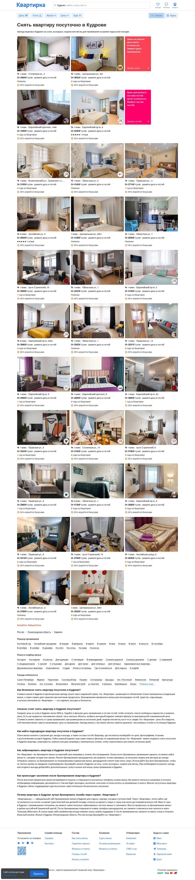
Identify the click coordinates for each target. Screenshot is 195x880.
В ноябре (34, 647)
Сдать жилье (105, 838)
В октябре (22, 647)
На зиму (83, 647)
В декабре (47, 647)
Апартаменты (52, 668)
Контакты (49, 843)
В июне (121, 643)
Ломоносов (140, 679)
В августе (143, 643)
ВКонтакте (162, 843)
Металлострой (78, 683)
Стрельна (107, 683)
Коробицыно (121, 683)
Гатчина (21, 683)
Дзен (159, 859)
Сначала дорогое (114, 659)
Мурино (41, 679)
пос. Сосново (46, 683)
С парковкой (166, 659)
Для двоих (70, 663)
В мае (112, 643)
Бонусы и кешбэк (80, 859)
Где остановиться (103, 668)
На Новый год (24, 643)
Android (23, 843)
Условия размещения (109, 843)
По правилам (9, 874)
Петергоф (154, 679)
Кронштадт (167, 679)
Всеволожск (62, 683)
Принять (38, 873)
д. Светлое (93, 683)
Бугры (133, 683)
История (130, 843)
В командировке (95, 659)
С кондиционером (26, 663)
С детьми (151, 659)
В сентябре (157, 643)
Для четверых (98, 663)
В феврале (77, 643)
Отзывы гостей (79, 854)
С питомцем (77, 659)
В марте (90, 643)
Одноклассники (164, 854)
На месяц (47, 659)
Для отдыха (121, 668)
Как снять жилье (80, 838)
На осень (71, 647)
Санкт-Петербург (25, 679)
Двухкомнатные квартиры (30, 668)
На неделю (34, 659)
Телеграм (161, 848)
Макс (159, 838)
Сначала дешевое (135, 659)
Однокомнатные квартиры (137, 663)
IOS (19, 843)
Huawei (28, 843)
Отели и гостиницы (82, 668)
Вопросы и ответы (81, 848)
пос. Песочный (124, 679)
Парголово (53, 679)
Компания (131, 838)
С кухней (42, 663)
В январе (64, 643)
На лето (59, 647)
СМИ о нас (131, 848)
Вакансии (131, 854)
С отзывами (56, 663)
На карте (21, 659)
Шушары (109, 679)
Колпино (32, 683)
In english (134, 668)
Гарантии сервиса (81, 843)
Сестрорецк (96, 679)
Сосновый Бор (69, 679)
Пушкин (83, 679)
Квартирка (33, 5)
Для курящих (62, 659)
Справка (49, 838)
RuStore (32, 843)
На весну (94, 647)
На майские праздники (45, 643)
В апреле (101, 643)
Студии (66, 668)
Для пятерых (114, 663)
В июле (132, 643)
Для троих (83, 663)
